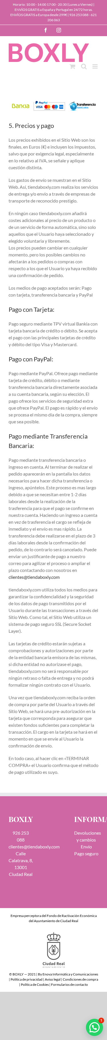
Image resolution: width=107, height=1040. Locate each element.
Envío (86, 846)
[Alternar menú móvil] (95, 66)
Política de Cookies (35, 984)
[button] (94, 1027)
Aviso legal (52, 979)
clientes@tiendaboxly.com (34, 577)
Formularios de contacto (69, 984)
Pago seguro (86, 853)
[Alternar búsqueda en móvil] (84, 66)
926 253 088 (78, 15)
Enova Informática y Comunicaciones (70, 974)
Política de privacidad (27, 979)
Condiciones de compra (80, 979)
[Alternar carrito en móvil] (72, 66)
